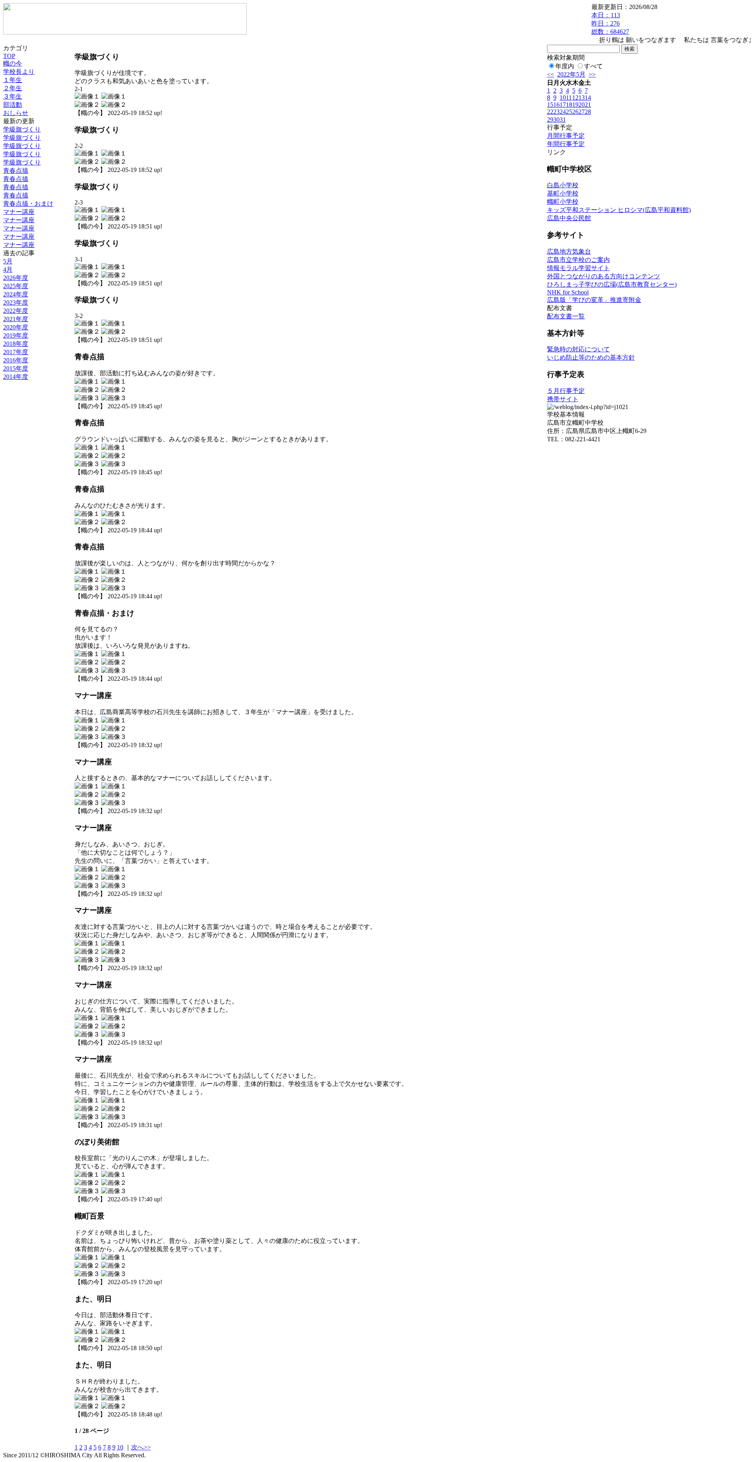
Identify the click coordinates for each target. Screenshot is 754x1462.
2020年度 (15, 327)
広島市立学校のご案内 (578, 259)
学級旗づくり (22, 129)
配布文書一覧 (566, 316)
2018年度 (15, 343)
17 (563, 104)
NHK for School (568, 292)
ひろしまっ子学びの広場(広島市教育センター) (612, 284)
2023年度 (15, 302)
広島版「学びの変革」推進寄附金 (594, 299)
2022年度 (15, 310)
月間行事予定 (566, 135)
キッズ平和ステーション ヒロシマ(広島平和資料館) (619, 210)
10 (120, 1447)
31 (563, 119)
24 (563, 111)
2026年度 (15, 277)
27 (581, 111)
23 (556, 111)
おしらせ (15, 113)
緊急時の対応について (578, 349)
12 (575, 97)
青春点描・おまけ (28, 203)
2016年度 (15, 360)
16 (556, 104)
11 (569, 97)
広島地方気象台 (569, 251)
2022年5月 (571, 74)
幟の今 (12, 63)
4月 (8, 269)
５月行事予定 (566, 390)
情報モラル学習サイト (578, 268)
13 (581, 97)
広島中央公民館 (569, 218)
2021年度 (15, 319)
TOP (9, 56)
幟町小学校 (562, 201)
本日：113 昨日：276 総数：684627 (610, 23)
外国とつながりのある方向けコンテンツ (603, 276)
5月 (8, 261)
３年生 (12, 96)
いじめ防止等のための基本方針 (591, 357)
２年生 (12, 88)
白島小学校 (562, 185)
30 (556, 119)
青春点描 (15, 170)
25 (569, 111)
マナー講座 (19, 211)
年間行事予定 (566, 144)
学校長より (19, 71)
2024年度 (15, 294)
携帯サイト (562, 399)
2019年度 (15, 335)
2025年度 (15, 286)
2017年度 (15, 352)
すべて (593, 66)
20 (581, 104)
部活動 (12, 104)
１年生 (12, 80)
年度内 (564, 66)
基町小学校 (562, 193)
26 (575, 111)
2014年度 (15, 376)
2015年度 (15, 368)
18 (569, 104)
